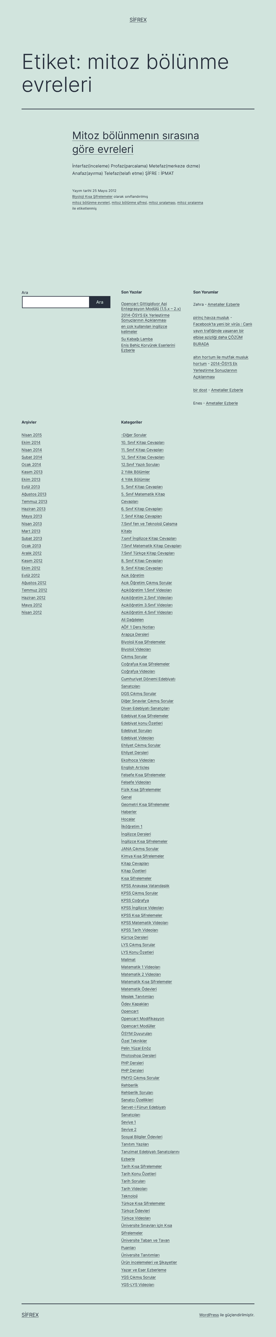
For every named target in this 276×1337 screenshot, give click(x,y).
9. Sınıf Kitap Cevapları (142, 568)
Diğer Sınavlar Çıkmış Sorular (147, 701)
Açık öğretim (132, 575)
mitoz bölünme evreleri (91, 202)
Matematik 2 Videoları (141, 974)
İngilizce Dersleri (136, 834)
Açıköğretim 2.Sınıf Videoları (146, 597)
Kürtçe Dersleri (134, 937)
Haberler (129, 812)
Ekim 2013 (31, 479)
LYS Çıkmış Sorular (138, 944)
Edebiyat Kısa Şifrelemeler (145, 716)
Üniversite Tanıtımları (140, 1255)
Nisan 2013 (32, 523)
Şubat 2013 (32, 538)
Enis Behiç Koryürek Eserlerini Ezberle (148, 347)
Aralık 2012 (32, 553)
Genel (126, 797)
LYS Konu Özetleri (137, 952)
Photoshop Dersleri (138, 1055)
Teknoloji (129, 1196)
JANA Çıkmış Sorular (140, 848)
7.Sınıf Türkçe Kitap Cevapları (147, 553)
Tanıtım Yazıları (135, 1144)
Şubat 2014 (32, 457)
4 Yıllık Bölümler (135, 479)
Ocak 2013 (31, 545)
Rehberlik (129, 1085)
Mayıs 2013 (32, 516)
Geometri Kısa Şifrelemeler (145, 804)
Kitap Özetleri (133, 870)
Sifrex (138, 20)
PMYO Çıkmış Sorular (140, 1078)
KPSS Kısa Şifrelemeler (141, 915)
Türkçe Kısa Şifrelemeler (143, 1203)
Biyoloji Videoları (136, 649)
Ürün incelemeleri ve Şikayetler (149, 1262)
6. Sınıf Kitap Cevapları (141, 509)
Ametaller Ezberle (224, 304)
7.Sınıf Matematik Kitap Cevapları (151, 545)
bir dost (200, 390)
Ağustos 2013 (34, 494)
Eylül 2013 (31, 486)
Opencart (130, 1011)
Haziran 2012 (33, 597)
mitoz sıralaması (162, 202)
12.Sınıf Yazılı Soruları (140, 464)
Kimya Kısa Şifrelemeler (142, 856)
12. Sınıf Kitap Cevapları (142, 457)
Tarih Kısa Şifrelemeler (141, 1166)
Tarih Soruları (133, 1181)
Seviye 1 (128, 1122)
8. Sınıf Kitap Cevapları (142, 560)
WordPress (209, 1315)
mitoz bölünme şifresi (129, 202)
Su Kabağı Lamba (137, 339)
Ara (25, 292)
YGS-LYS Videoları (137, 1284)
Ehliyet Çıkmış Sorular (141, 745)
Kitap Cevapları (135, 863)
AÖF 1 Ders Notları (138, 627)
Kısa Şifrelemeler (136, 878)
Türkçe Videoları (136, 1218)
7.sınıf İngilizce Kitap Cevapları (148, 538)
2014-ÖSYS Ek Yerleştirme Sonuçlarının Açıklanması (145, 317)
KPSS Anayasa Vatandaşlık (145, 885)
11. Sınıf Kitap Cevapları (142, 450)
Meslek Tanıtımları (137, 996)
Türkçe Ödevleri (135, 1210)
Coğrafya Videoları (138, 671)
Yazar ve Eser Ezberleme (143, 1270)
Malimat (128, 959)
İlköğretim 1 (131, 826)
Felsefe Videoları (136, 782)
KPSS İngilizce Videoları (142, 907)
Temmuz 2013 (34, 501)
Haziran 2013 (33, 509)
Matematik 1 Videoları (140, 967)
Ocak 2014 (31, 464)
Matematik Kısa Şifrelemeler (146, 981)
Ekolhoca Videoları (138, 760)
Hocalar (128, 819)
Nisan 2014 (32, 450)
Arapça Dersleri (135, 634)
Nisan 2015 (32, 435)
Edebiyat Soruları (136, 730)
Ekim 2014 (31, 442)
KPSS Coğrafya (135, 900)
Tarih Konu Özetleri (138, 1173)
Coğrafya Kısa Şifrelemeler (145, 664)
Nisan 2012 (32, 612)
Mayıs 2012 (32, 605)
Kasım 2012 (32, 560)
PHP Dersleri (132, 1063)
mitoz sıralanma (190, 202)
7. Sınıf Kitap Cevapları (141, 516)
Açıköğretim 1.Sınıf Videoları (146, 590)
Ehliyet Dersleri (134, 752)
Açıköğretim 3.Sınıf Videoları (146, 605)
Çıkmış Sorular (134, 656)
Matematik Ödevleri (139, 989)
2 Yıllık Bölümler (135, 472)
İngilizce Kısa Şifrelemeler (144, 841)
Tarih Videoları (134, 1188)
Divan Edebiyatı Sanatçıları (145, 708)
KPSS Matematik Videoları (144, 922)
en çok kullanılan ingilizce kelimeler (144, 329)
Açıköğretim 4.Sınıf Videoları (146, 612)
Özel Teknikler (134, 1041)
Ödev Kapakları (135, 1004)
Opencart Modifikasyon (142, 1018)
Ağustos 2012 (34, 582)
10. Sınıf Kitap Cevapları (142, 442)
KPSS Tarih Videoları (139, 930)
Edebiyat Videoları (137, 738)
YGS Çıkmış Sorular (138, 1277)
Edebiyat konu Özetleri (142, 723)
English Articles (135, 767)
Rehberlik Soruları (137, 1092)
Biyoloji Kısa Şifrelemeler (92, 196)
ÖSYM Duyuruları (136, 1033)
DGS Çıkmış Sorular (138, 693)
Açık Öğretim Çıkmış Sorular (146, 582)
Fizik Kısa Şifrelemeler (141, 789)
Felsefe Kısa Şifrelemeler (143, 775)
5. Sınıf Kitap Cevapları (142, 486)
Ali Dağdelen (132, 619)
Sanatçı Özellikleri (137, 1100)
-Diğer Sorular (134, 435)
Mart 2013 (31, 531)
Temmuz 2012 (34, 590)
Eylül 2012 (31, 575)
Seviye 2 (128, 1129)
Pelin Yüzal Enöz (136, 1048)
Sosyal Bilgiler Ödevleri (141, 1137)
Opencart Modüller (138, 1026)
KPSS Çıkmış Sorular (139, 893)
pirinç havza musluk (211, 317)
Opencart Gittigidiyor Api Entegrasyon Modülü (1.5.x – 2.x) (151, 306)
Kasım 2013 (32, 472)
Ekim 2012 (31, 568)
